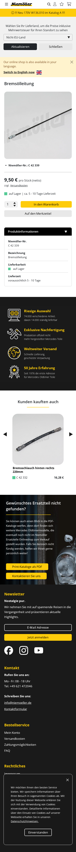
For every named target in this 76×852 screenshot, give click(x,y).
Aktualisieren (20, 47)
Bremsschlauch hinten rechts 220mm (33, 470)
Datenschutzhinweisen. (25, 821)
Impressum (12, 774)
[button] (6, 4)
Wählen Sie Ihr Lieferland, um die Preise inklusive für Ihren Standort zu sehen (38, 28)
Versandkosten (19, 185)
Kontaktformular (15, 709)
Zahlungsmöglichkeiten (20, 745)
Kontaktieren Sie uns (26, 576)
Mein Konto (12, 733)
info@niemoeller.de (17, 703)
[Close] (72, 62)
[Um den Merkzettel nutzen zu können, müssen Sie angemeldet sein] (61, 4)
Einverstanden (38, 832)
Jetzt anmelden (38, 637)
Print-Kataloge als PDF (27, 567)
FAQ (7, 751)
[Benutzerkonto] (55, 4)
